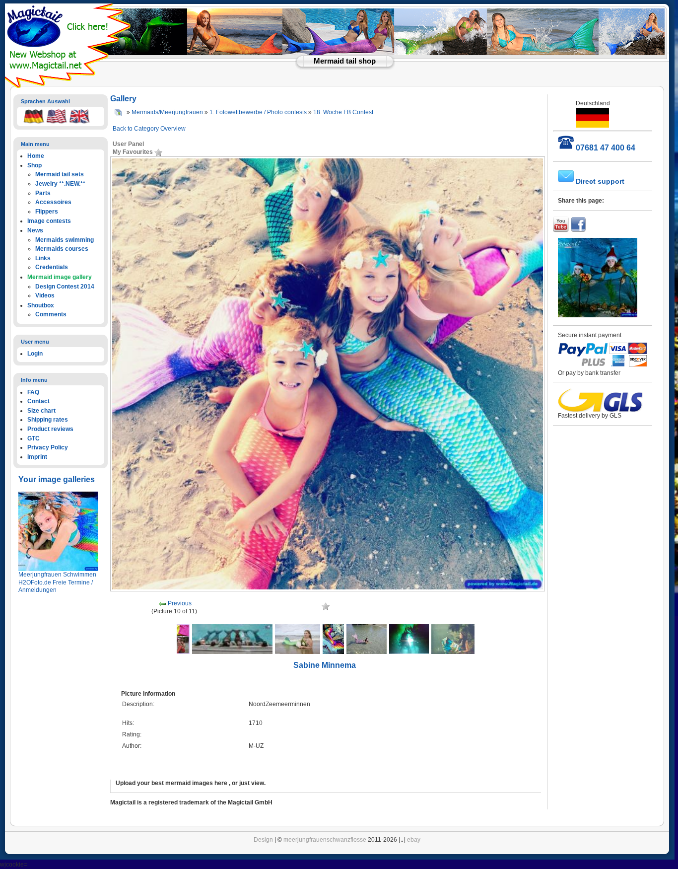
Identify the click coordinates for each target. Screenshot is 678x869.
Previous (180, 603)
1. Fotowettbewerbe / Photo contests (258, 112)
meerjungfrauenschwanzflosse (324, 839)
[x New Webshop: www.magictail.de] (69, 85)
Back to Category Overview (149, 128)
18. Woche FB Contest (343, 112)
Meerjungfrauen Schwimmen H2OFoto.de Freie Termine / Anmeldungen (57, 582)
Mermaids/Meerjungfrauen (167, 112)
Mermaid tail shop (345, 61)
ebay (413, 839)
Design (263, 839)
